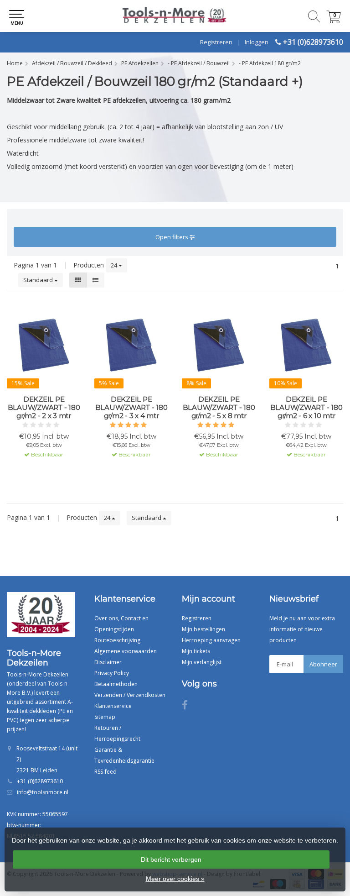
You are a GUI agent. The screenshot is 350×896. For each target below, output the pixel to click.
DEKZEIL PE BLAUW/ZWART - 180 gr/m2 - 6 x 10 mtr (306, 407)
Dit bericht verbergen (171, 859)
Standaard (38, 280)
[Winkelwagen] (333, 20)
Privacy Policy (111, 673)
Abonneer (323, 664)
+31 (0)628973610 (313, 42)
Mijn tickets (196, 651)
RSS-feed (105, 771)
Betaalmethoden (116, 684)
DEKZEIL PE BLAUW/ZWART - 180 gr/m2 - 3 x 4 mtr (131, 407)
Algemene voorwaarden (125, 651)
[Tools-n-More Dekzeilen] (175, 16)
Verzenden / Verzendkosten (129, 695)
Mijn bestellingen (203, 629)
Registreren (216, 42)
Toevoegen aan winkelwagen (44, 471)
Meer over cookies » (175, 878)
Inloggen (256, 42)
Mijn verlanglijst (201, 662)
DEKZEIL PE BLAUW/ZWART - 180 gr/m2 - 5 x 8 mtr (219, 407)
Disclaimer (108, 662)
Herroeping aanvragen (211, 640)
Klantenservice (113, 706)
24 (114, 265)
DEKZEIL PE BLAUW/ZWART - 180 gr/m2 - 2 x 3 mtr (44, 407)
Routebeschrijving (117, 640)
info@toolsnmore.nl (42, 792)
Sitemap (104, 717)
